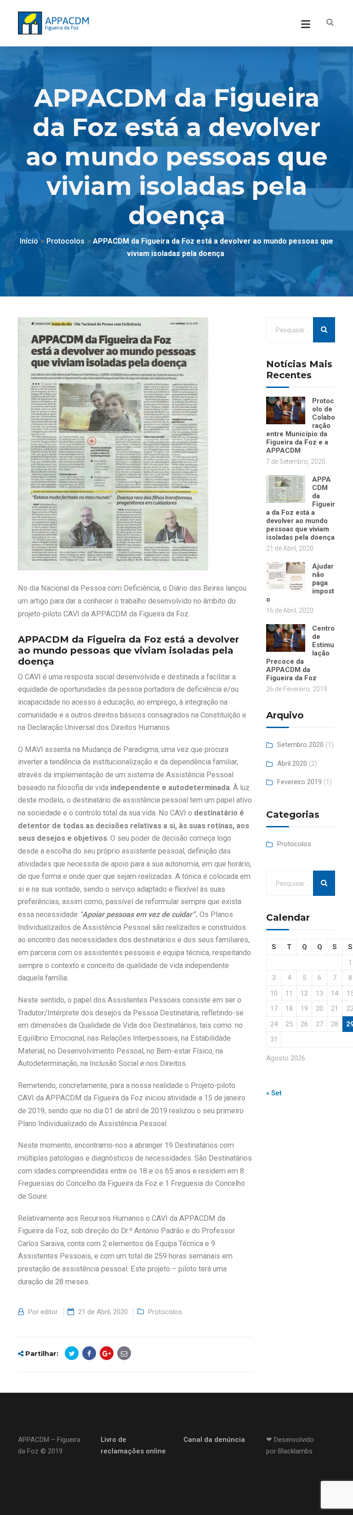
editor (49, 1312)
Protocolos (165, 1312)
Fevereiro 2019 (299, 782)
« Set (274, 1093)
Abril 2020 (292, 763)
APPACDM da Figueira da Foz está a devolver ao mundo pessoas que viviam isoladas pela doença (300, 508)
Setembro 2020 (300, 744)
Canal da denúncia (214, 1439)
